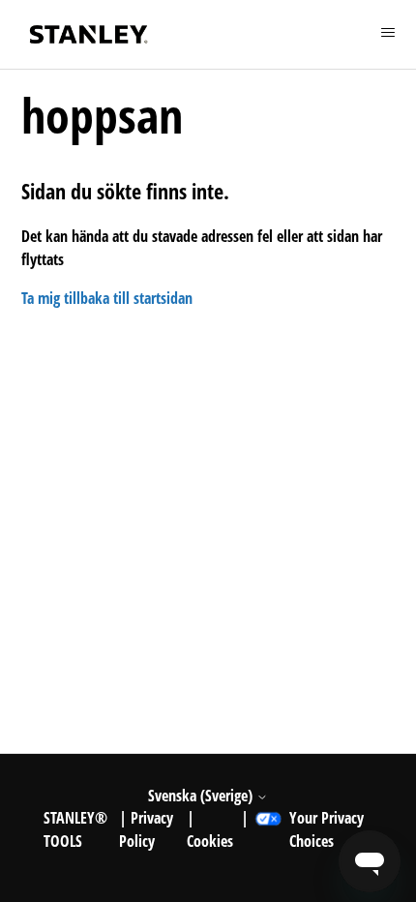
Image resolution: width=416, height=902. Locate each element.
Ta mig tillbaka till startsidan (107, 298)
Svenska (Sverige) (202, 795)
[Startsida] (89, 34)
